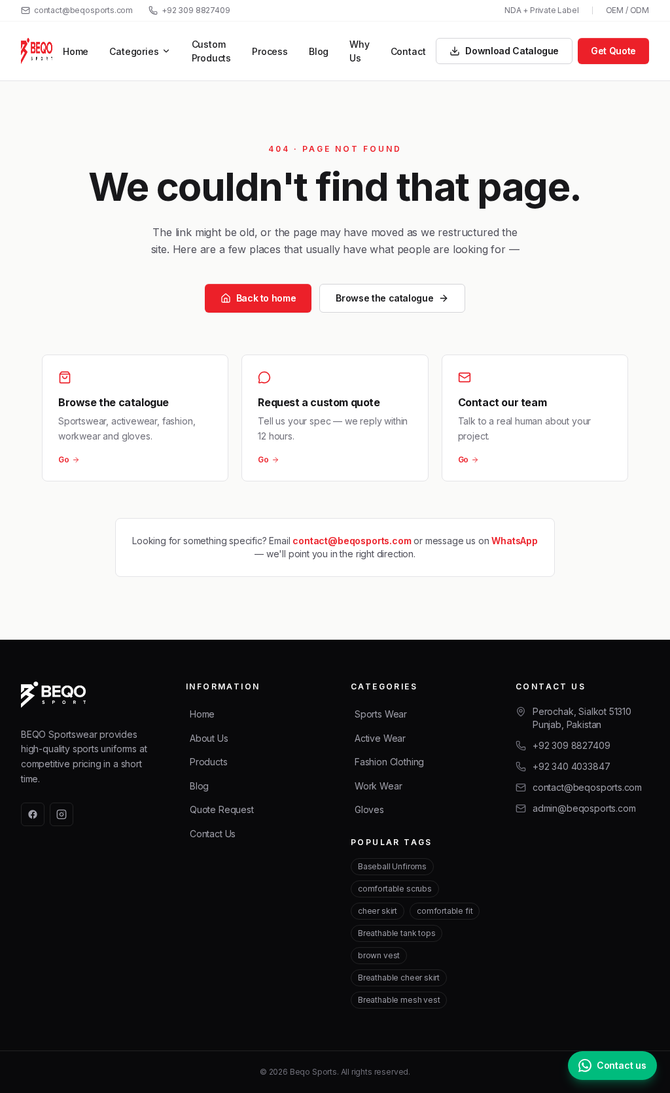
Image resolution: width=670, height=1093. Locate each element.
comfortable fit (444, 911)
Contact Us (213, 833)
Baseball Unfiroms (392, 866)
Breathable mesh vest (399, 1000)
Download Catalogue (512, 50)
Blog (318, 51)
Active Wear (380, 738)
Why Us (359, 51)
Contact (408, 51)
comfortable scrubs (395, 888)
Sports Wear (381, 714)
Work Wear (378, 785)
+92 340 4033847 (571, 766)
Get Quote (613, 50)
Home (75, 51)
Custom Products (212, 51)
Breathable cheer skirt (399, 977)
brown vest (379, 955)
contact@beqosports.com (83, 10)
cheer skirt (377, 911)
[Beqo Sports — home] (36, 51)
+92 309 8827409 (196, 10)
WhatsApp (514, 540)
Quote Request (222, 809)
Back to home (266, 298)
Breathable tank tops (396, 933)
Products (209, 761)
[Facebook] (32, 814)
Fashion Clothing (389, 761)
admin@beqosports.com (584, 808)
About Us (209, 738)
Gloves (369, 809)
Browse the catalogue (384, 298)
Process (270, 51)
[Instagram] (61, 814)
